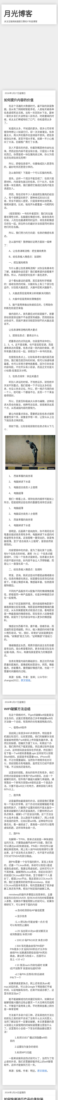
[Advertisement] (29, 55)
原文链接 (25, 680)
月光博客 (18, 14)
